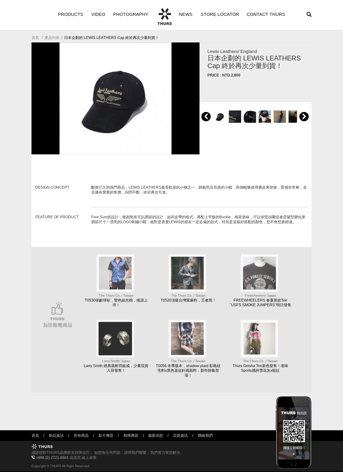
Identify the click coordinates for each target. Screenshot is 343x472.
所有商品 (81, 435)
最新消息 (155, 435)
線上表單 (89, 458)
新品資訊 (56, 435)
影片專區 (105, 435)
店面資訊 (180, 435)
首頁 (35, 38)
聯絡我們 (205, 435)
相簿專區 (130, 435)
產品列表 (52, 38)
